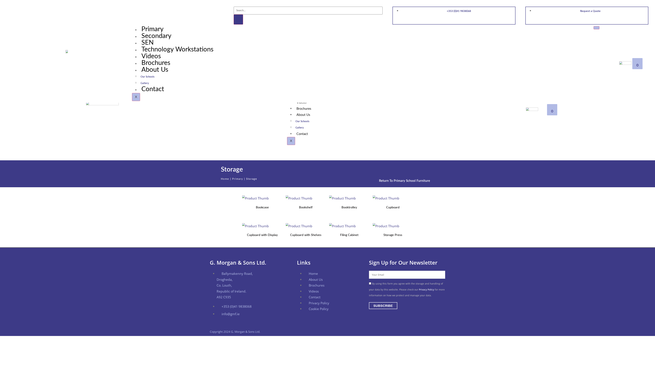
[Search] (238, 19)
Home (225, 179)
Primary (152, 29)
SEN (147, 42)
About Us (154, 69)
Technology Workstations (177, 49)
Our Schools (148, 76)
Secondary (156, 36)
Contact (152, 89)
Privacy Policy (426, 289)
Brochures (155, 63)
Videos (151, 56)
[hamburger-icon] (596, 27)
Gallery (145, 83)
